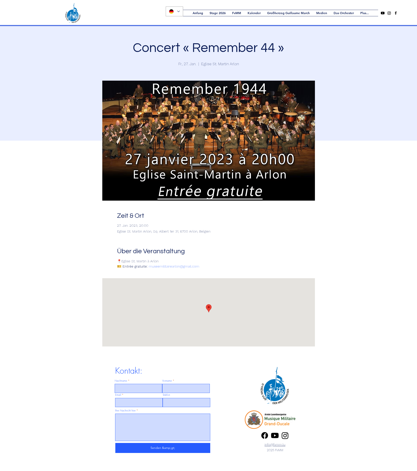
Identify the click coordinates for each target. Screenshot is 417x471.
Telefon (166, 395)
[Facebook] (264, 435)
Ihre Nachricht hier (125, 410)
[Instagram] (389, 13)
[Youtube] (383, 13)
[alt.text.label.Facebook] (396, 13)
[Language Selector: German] (174, 11)
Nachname (121, 380)
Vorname (167, 380)
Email (118, 395)
